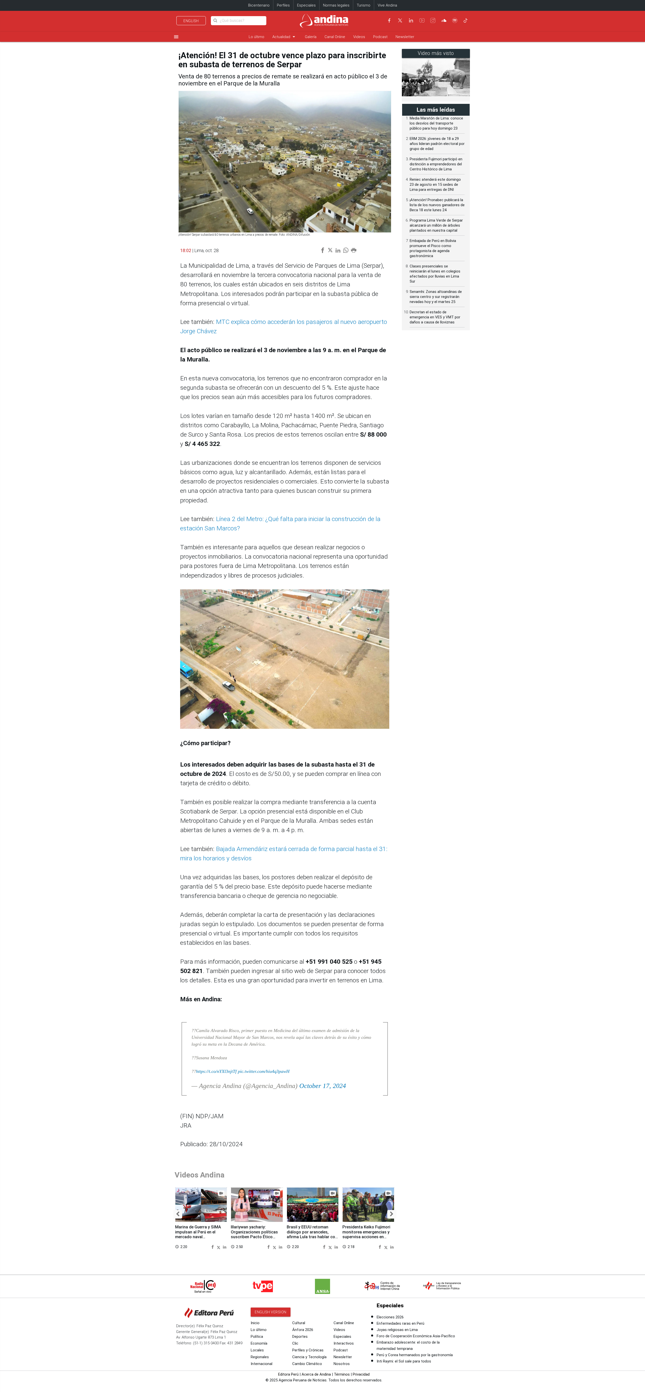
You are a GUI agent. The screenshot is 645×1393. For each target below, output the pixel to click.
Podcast (380, 37)
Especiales (306, 5)
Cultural (298, 1323)
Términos (342, 1374)
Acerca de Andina (316, 1374)
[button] (177, 1214)
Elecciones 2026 (390, 1317)
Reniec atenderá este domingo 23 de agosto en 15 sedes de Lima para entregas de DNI (435, 184)
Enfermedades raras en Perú (400, 1323)
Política (257, 1336)
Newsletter (405, 37)
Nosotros (342, 1363)
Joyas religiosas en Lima (397, 1329)
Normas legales (336, 5)
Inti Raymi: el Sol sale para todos (404, 1361)
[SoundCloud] (444, 20)
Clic (295, 1343)
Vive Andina (387, 5)
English (191, 21)
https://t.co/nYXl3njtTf (216, 1071)
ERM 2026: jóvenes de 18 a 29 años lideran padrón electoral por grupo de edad (437, 143)
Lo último (256, 37)
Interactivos (344, 1343)
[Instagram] (433, 20)
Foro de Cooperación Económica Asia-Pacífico (416, 1336)
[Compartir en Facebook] (213, 1246)
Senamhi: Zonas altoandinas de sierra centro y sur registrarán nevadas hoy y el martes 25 (436, 296)
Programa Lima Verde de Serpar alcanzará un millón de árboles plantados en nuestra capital (436, 225)
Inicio (255, 1323)
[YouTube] (422, 20)
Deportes (300, 1336)
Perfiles (283, 5)
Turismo (363, 5)
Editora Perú (288, 1374)
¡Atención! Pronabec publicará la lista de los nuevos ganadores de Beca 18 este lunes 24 (437, 205)
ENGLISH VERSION (270, 1312)
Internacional (261, 1363)
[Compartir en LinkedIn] (224, 1246)
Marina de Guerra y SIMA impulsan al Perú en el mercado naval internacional (198, 1234)
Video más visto (436, 53)
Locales (257, 1350)
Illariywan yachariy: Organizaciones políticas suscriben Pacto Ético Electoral (254, 1234)
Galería (310, 37)
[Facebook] (389, 20)
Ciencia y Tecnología (309, 1357)
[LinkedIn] (411, 20)
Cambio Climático (307, 1363)
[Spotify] (455, 20)
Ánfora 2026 (302, 1329)
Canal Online (335, 37)
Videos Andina (199, 1174)
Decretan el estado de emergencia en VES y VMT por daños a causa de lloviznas (435, 317)
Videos (359, 37)
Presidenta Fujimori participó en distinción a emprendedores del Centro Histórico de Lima (436, 164)
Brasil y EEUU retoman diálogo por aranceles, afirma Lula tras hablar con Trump (312, 1234)
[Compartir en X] (219, 1246)
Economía (259, 1343)
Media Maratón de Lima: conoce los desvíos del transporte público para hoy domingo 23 (436, 123)
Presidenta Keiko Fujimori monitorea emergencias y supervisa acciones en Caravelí (366, 1234)
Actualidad (284, 37)
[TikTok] (466, 20)
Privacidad (361, 1374)
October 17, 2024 (322, 1085)
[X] (400, 20)
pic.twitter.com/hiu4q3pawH (263, 1071)
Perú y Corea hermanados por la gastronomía (415, 1355)
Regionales (260, 1357)
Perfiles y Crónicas (308, 1350)
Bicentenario (259, 5)
